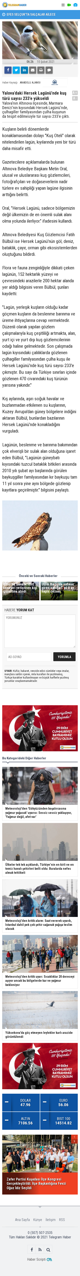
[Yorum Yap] (49, 70)
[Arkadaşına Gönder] (32, 70)
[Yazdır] (40, 70)
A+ (75, 93)
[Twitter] (16, 70)
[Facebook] (8, 70)
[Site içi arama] (48, 1249)
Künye (37, 1220)
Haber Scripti (36, 1259)
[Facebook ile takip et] (32, 1249)
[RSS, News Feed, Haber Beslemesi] (40, 1249)
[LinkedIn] (24, 70)
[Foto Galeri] (75, 5)
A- (75, 98)
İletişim (51, 1220)
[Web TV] (69, 5)
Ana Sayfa (22, 1220)
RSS (62, 1220)
